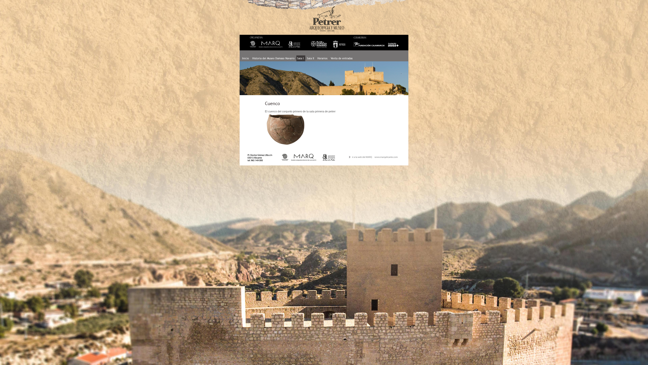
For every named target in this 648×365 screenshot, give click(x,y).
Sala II (310, 58)
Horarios (322, 58)
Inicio (245, 58)
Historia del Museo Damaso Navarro (273, 58)
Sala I (300, 58)
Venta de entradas (342, 58)
